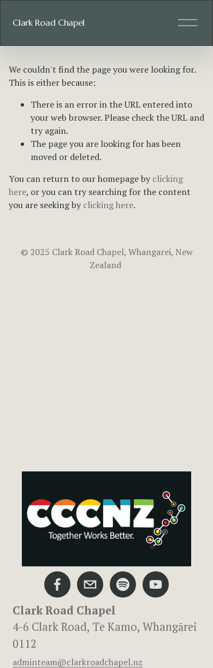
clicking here (108, 205)
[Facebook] (57, 584)
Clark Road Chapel (49, 22)
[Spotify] (123, 584)
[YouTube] (156, 584)
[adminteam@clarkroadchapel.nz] (90, 584)
